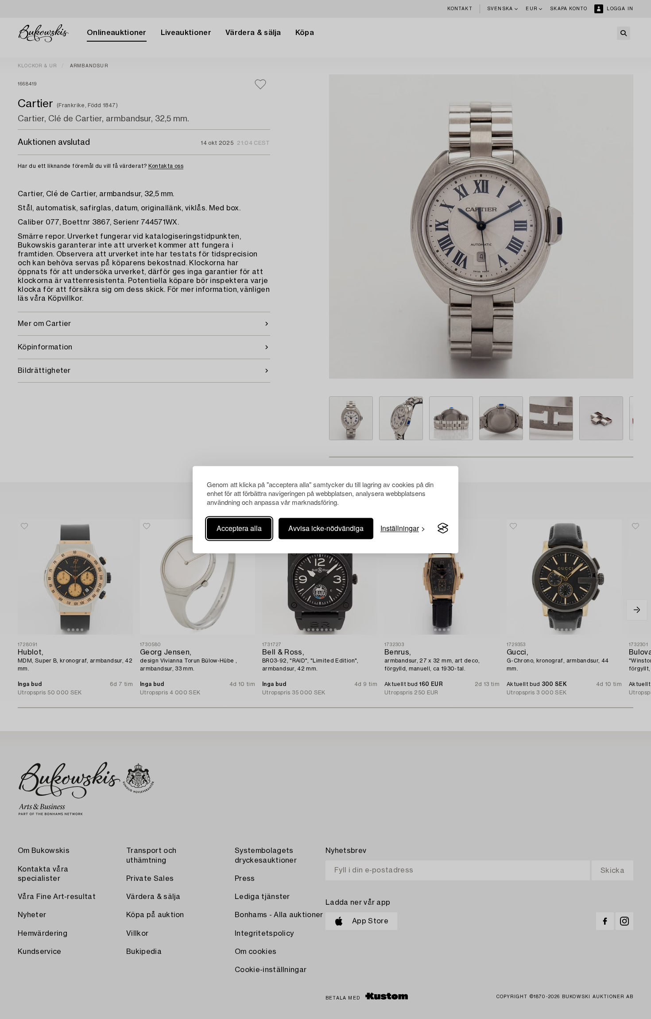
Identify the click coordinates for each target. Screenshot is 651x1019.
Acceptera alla (239, 528)
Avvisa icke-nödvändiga (326, 528)
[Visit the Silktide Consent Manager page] (442, 528)
